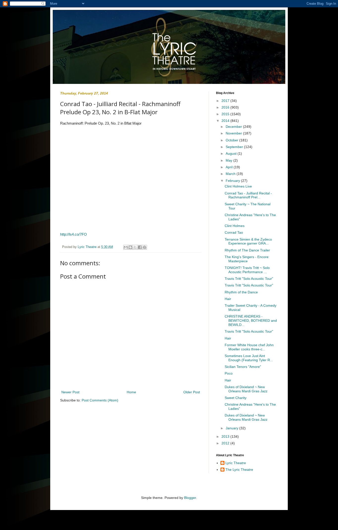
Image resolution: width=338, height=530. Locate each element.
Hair (228, 299)
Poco (229, 373)
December (234, 127)
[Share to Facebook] (139, 247)
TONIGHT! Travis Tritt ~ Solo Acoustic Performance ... (247, 270)
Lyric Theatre (235, 463)
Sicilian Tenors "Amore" (243, 367)
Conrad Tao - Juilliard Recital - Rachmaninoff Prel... (248, 195)
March (231, 174)
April (230, 167)
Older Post (191, 392)
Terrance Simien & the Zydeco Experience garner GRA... (248, 241)
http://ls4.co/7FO (73, 234)
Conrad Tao (234, 232)
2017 (225, 101)
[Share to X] (135, 247)
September (235, 147)
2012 (225, 443)
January (232, 428)
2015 (225, 114)
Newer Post (70, 392)
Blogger (190, 498)
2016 (225, 107)
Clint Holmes (234, 226)
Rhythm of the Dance (241, 292)
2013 (225, 436)
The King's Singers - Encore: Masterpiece (247, 259)
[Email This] (125, 247)
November (234, 133)
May (229, 160)
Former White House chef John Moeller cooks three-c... (249, 347)
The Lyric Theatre (239, 470)
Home (131, 392)
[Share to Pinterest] (144, 247)
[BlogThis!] (130, 247)
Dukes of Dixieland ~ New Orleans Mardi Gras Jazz (246, 389)
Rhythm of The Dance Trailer (247, 250)
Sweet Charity (235, 398)
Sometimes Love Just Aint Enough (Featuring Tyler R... (249, 358)
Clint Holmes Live (238, 186)
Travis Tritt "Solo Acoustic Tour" (249, 279)
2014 (225, 121)
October (232, 140)
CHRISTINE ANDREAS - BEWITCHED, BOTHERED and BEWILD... (251, 320)
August (232, 153)
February (233, 181)
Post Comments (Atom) (100, 400)
